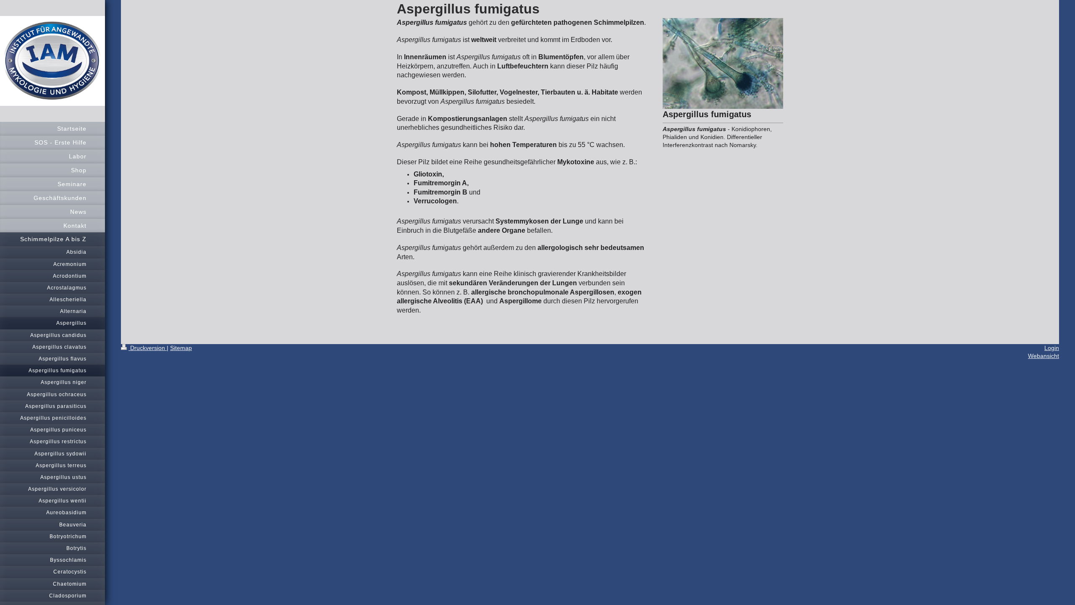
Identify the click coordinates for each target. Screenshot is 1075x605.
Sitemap (181, 348)
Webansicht (1043, 355)
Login (1051, 348)
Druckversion (147, 348)
